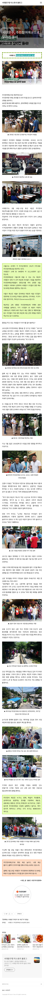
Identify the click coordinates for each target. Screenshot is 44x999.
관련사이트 (5, 984)
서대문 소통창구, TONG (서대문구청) (13, 988)
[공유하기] (9, 913)
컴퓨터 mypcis (6, 994)
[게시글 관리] (12, 913)
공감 (3, 991)
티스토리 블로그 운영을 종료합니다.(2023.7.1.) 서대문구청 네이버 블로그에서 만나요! (17, 963)
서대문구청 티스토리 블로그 (12, 3)
